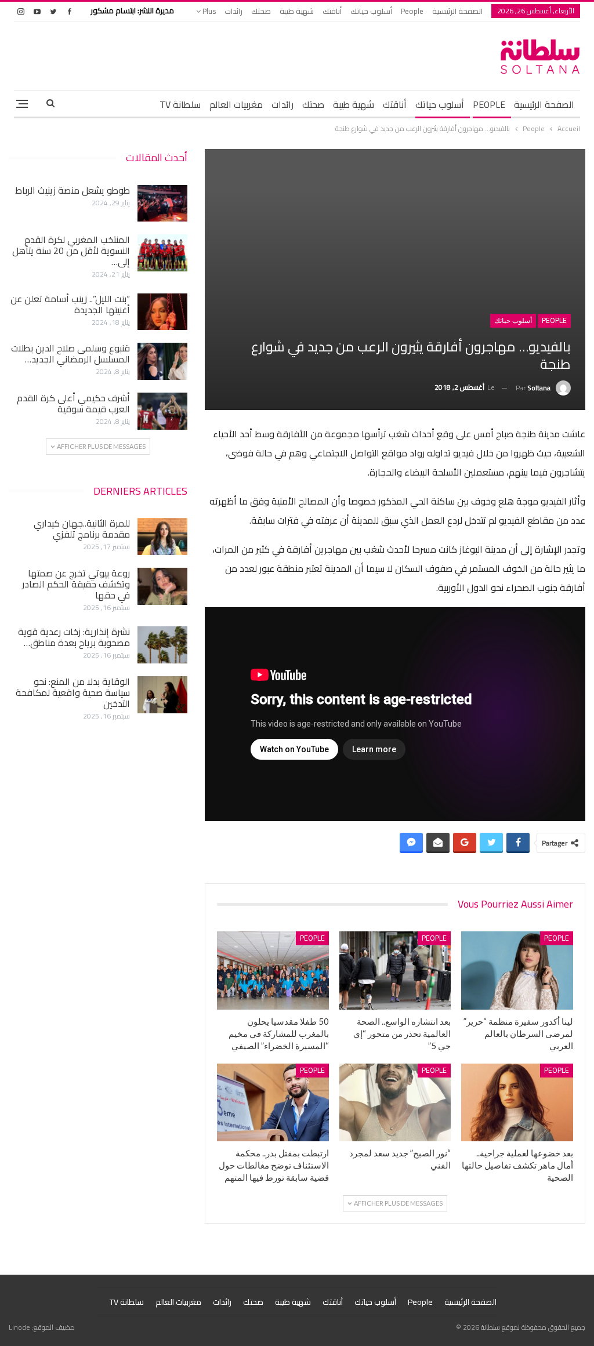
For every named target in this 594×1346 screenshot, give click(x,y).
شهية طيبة (297, 11)
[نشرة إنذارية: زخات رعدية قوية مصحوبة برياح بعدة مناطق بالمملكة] (162, 644)
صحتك (261, 11)
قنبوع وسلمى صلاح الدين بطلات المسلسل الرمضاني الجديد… (70, 353)
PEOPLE (489, 104)
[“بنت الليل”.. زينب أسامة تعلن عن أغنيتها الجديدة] (162, 312)
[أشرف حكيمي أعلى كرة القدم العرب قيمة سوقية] (162, 411)
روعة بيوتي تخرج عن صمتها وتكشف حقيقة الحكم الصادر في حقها (76, 584)
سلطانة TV (180, 104)
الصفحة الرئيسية (457, 11)
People (412, 11)
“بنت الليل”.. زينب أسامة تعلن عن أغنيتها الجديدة (70, 304)
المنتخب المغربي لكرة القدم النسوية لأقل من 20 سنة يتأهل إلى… (71, 250)
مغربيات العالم (236, 104)
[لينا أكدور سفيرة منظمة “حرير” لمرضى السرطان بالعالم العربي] (517, 970)
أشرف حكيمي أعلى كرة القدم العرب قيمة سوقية (73, 403)
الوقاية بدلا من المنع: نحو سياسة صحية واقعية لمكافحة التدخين (73, 692)
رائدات (233, 11)
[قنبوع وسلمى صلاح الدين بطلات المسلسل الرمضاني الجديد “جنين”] (162, 361)
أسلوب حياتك (371, 11)
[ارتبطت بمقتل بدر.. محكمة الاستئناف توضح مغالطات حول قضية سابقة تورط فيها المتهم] (273, 1103)
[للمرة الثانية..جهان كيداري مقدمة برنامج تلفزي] (162, 536)
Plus (208, 11)
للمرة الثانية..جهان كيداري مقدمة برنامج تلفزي (82, 528)
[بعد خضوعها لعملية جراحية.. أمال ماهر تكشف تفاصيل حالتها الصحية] (517, 1103)
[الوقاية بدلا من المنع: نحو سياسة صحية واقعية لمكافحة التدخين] (162, 694)
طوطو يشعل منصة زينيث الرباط (72, 190)
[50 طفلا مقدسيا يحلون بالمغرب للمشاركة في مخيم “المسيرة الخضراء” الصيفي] (273, 970)
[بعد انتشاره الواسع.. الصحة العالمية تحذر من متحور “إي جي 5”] (395, 970)
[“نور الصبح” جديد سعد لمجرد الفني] (395, 1103)
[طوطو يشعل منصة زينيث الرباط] (162, 203)
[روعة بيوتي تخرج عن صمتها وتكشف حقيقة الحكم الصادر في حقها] (162, 586)
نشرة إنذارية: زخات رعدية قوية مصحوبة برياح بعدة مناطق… (74, 637)
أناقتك (332, 11)
